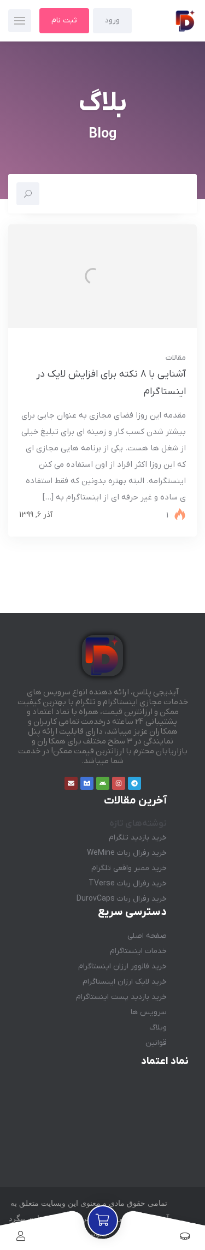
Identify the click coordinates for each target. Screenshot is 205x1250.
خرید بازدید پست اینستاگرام (121, 997)
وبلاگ (158, 1027)
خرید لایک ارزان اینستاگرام (125, 982)
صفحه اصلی (147, 936)
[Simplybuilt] (86, 783)
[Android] (102, 783)
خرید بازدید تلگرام (138, 837)
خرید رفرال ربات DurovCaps (122, 899)
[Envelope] (71, 783)
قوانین (156, 1043)
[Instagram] (118, 783)
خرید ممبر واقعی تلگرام (129, 868)
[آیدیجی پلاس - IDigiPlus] (166, 20)
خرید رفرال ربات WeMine (127, 853)
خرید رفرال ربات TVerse (128, 883)
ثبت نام (64, 20)
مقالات (176, 358)
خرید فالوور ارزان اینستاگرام (122, 966)
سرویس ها (149, 1012)
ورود (112, 20)
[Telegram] (134, 783)
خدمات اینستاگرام (138, 951)
